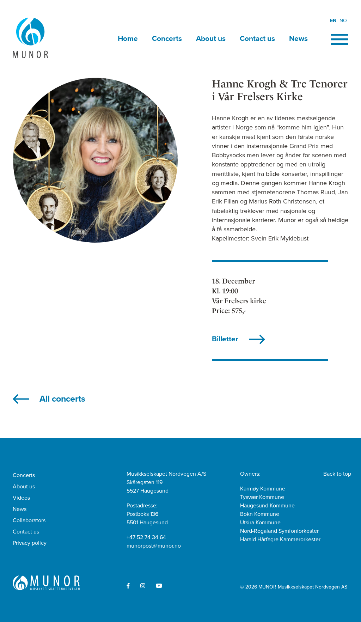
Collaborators (29, 520)
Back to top (337, 473)
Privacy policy (30, 543)
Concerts (167, 38)
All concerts (62, 399)
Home (128, 38)
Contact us (257, 38)
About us (211, 38)
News (298, 38)
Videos (21, 497)
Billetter (225, 339)
